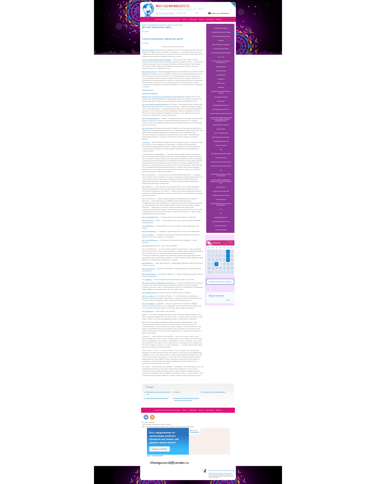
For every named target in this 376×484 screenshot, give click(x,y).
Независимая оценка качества (220, 282)
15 (228, 260)
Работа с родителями (221, 133)
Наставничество (220, 158)
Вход (228, 300)
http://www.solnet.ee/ (148, 234)
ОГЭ (221, 209)
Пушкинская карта (221, 225)
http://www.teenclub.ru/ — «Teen (151, 303)
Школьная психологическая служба (220, 92)
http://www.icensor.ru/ (148, 128)
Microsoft (167, 71)
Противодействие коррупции (221, 32)
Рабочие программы (221, 97)
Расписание (221, 83)
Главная (144, 25)
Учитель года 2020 (221, 145)
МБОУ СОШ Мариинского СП (172, 6)
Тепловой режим (220, 230)
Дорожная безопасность (221, 109)
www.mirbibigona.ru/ (148, 226)
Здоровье (221, 87)
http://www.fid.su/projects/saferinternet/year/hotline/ (156, 59)
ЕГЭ (221, 213)
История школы (221, 71)
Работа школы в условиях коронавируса (221, 61)
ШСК (221, 149)
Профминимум (221, 199)
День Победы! (221, 129)
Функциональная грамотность (221, 166)
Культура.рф (177, 392)
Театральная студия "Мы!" (220, 191)
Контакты (218, 19)
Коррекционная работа (221, 105)
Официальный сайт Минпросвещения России (157, 398)
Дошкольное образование (220, 195)
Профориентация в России (221, 221)
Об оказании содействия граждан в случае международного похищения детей (221, 119)
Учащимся (221, 79)
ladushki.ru (149, 279)
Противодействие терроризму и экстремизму (220, 204)
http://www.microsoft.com (149, 71)
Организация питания (220, 49)
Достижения (221, 75)
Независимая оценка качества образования (221, 175)
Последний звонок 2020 (221, 141)
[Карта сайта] (160, 13)
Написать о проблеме (159, 449)
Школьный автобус (221, 217)
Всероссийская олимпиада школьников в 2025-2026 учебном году (220, 181)
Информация (193, 19)
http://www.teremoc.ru (148, 268)
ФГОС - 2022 (221, 57)
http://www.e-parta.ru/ (148, 296)
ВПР (221, 170)
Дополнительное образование (221, 153)
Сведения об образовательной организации (167, 19)
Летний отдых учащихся (221, 125)
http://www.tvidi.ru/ (147, 220)
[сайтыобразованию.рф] (233, 5)
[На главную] (157, 13)
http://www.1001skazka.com (150, 240)
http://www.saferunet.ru (148, 50)
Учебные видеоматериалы (149, 93)
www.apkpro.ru (160, 154)
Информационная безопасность (157, 25)
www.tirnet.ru (146, 142)
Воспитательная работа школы (221, 162)
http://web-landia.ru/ (147, 311)
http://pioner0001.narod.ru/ (149, 292)
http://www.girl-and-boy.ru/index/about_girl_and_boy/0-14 (158, 283)
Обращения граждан (221, 28)
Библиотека (221, 101)
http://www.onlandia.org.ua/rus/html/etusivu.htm (155, 104)
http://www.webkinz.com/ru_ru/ (151, 118)
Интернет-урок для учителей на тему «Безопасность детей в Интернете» (163, 96)
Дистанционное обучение (221, 44)
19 (216, 264)
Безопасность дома (147, 90)
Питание (221, 40)
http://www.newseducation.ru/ (150, 217)
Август (230, 242)
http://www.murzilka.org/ (149, 274)
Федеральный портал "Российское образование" (214, 392)
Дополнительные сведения (221, 36)
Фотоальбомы (210, 19)
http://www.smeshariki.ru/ (149, 231)
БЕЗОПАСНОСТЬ (221, 187)
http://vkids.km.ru (147, 245)
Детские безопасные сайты (175, 25)
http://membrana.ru (147, 263)
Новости (184, 19)
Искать (197, 13)
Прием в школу (221, 67)
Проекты (201, 19)
